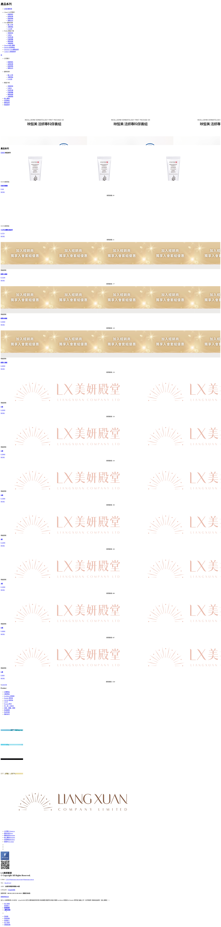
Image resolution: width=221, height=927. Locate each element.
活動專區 (10, 27)
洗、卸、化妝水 (9, 706)
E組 (2, 407)
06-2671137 (8, 883)
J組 (2, 583)
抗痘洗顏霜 (4, 185)
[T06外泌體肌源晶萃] (14, 224)
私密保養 (7, 712)
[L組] (14, 666)
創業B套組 (4, 318)
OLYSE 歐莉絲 (8, 700)
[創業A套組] (14, 268)
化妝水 (10, 35)
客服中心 (9, 841)
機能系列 (7, 714)
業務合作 (10, 20)
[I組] (14, 533)
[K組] (14, 622)
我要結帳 (7, 924)
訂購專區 (7, 692)
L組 (2, 672)
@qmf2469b (11, 890)
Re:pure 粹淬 (8, 704)
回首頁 (3, 152)
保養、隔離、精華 (9, 708)
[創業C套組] (14, 356)
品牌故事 (10, 16)
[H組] (14, 489)
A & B (6, 702)
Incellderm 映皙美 (9, 696)
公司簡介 (9, 831)
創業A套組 (4, 274)
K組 (2, 627)
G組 (2, 451)
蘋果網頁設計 (5, 897)
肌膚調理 (7, 710)
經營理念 (10, 14)
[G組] (14, 445)
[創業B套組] (14, 312)
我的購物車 (8, 9)
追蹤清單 (7, 918)
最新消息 (8, 833)
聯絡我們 (10, 51)
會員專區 (9, 47)
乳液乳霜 (10, 37)
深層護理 (10, 43)
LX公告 (10, 29)
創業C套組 (4, 362)
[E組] (14, 401)
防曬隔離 (10, 39)
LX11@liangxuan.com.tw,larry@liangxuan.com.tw (20, 879)
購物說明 (11, 49)
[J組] (14, 577)
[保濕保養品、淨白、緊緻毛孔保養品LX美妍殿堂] (73, 828)
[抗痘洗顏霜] (14, 180)
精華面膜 (10, 41)
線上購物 (9, 45)
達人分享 (10, 24)
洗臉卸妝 (10, 33)
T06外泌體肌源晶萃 (7, 230)
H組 (2, 495)
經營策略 (10, 18)
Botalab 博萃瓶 (8, 698)
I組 (2, 539)
